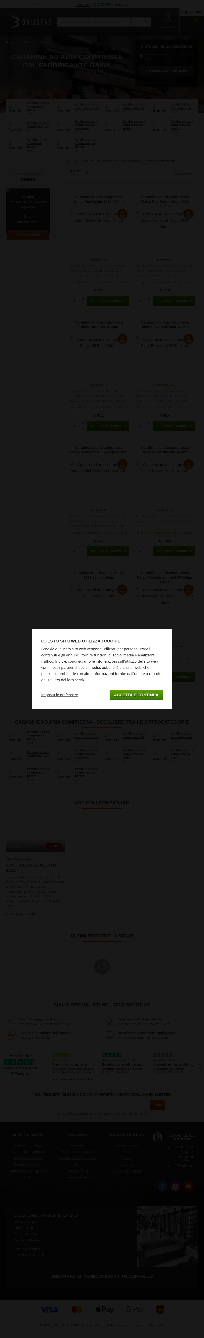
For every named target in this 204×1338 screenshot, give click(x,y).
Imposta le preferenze (59, 694)
